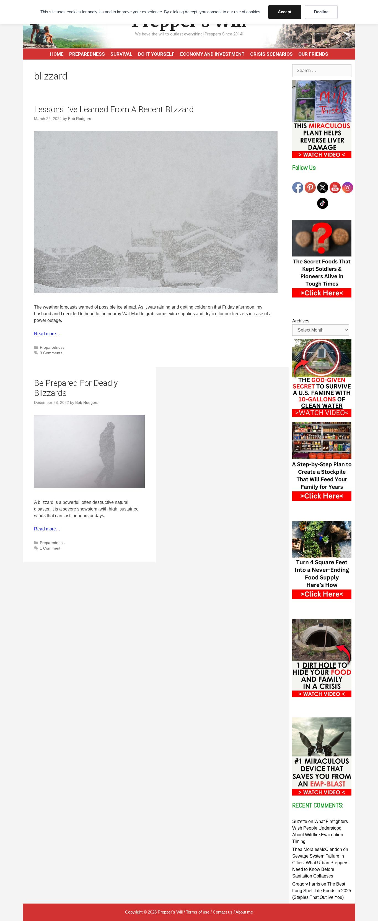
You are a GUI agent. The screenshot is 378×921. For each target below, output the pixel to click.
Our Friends (313, 54)
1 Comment (50, 548)
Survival (121, 54)
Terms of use (197, 912)
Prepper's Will (170, 912)
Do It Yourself (156, 54)
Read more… (47, 333)
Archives (300, 321)
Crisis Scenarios (271, 54)
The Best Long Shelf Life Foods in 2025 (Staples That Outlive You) (321, 891)
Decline (321, 11)
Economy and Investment (212, 54)
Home (57, 54)
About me (244, 912)
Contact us (222, 912)
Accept (284, 11)
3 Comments (51, 353)
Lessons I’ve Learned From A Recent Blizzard (114, 109)
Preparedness (87, 54)
